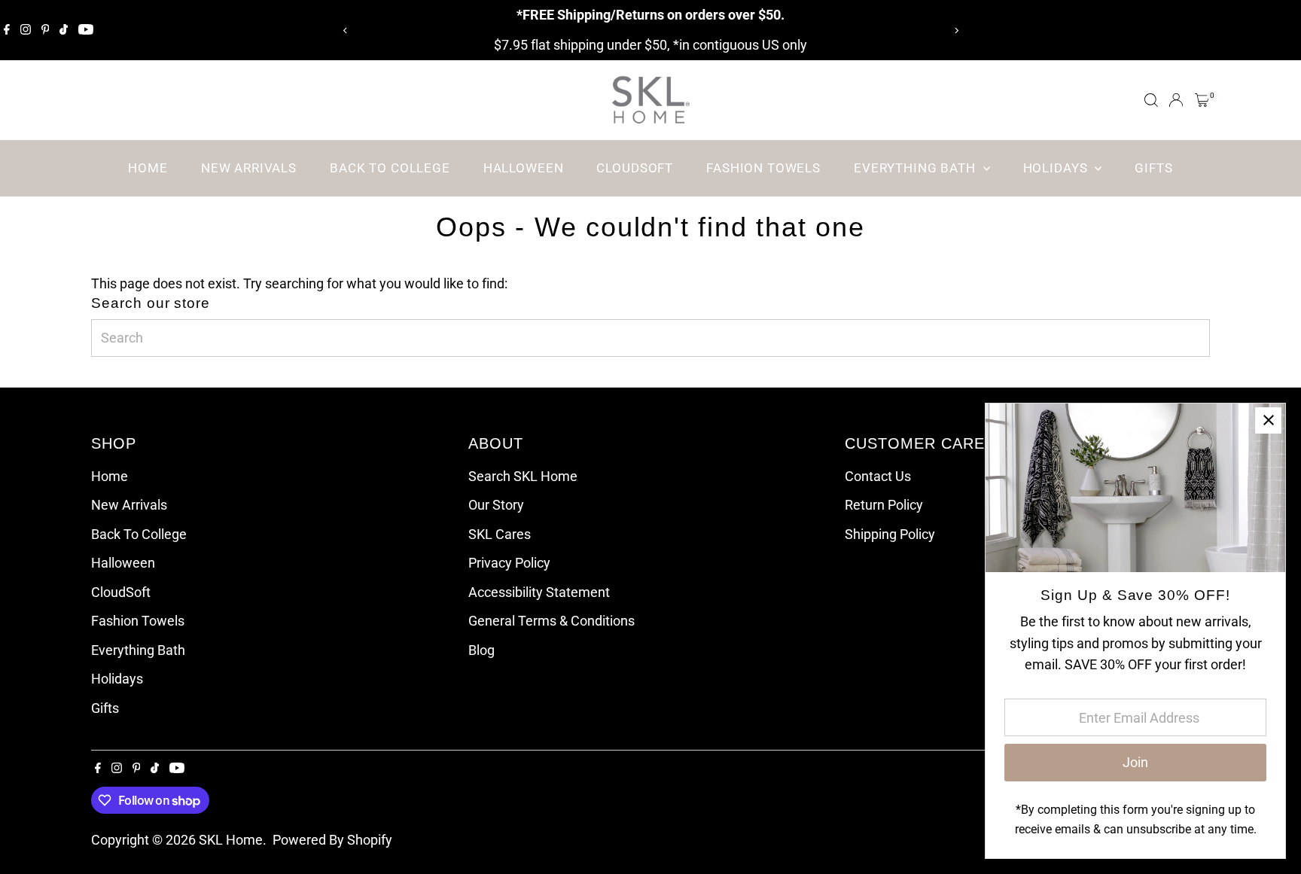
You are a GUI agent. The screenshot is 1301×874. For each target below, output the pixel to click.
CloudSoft (634, 167)
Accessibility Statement (539, 592)
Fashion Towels (763, 167)
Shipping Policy (890, 534)
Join (1135, 762)
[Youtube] (86, 30)
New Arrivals (249, 167)
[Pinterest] (45, 30)
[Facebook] (7, 30)
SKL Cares (499, 534)
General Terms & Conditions (551, 621)
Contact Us (878, 476)
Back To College (390, 167)
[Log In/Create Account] (1176, 100)
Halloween (523, 167)
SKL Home (231, 840)
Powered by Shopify (332, 840)
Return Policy (884, 505)
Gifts (1153, 167)
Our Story (496, 505)
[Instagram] (26, 30)
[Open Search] (1151, 100)
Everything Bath (917, 167)
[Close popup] (1268, 420)
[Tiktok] (64, 30)
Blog (481, 650)
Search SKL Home (522, 476)
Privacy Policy (509, 563)
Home (147, 167)
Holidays (1057, 167)
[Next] (956, 30)
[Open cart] (1202, 100)
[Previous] (345, 30)
